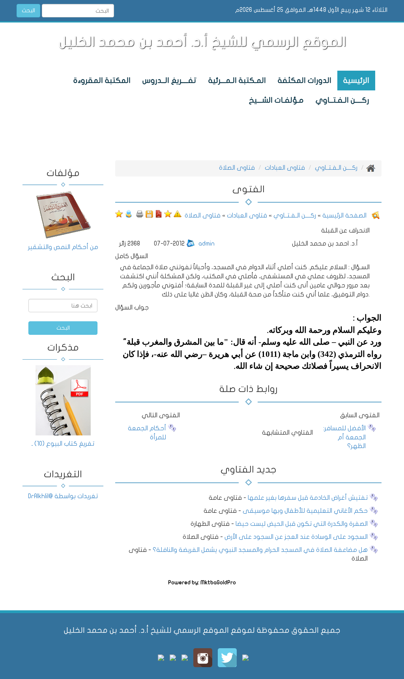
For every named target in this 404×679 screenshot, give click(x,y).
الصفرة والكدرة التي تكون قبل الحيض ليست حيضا (302, 524)
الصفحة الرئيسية (344, 215)
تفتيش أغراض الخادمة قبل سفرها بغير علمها (307, 498)
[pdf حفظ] (159, 213)
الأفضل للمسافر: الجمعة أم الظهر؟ (344, 437)
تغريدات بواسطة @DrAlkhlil (63, 496)
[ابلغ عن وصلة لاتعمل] (177, 213)
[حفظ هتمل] (149, 213)
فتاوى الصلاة (237, 168)
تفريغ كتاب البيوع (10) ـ (63, 444)
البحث (28, 10)
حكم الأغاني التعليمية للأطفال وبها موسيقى (305, 511)
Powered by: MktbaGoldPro (202, 582)
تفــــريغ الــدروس (169, 80)
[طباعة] (140, 213)
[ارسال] (129, 213)
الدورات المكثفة (304, 80)
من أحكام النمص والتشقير (63, 247)
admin (206, 243)
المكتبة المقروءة (102, 80)
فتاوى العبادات (285, 168)
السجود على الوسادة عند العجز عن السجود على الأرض (296, 537)
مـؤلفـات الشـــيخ (276, 100)
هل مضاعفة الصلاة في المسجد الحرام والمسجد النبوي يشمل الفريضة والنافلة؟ (260, 550)
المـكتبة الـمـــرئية (237, 80)
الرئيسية (356, 80)
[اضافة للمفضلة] (168, 213)
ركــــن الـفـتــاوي (342, 100)
